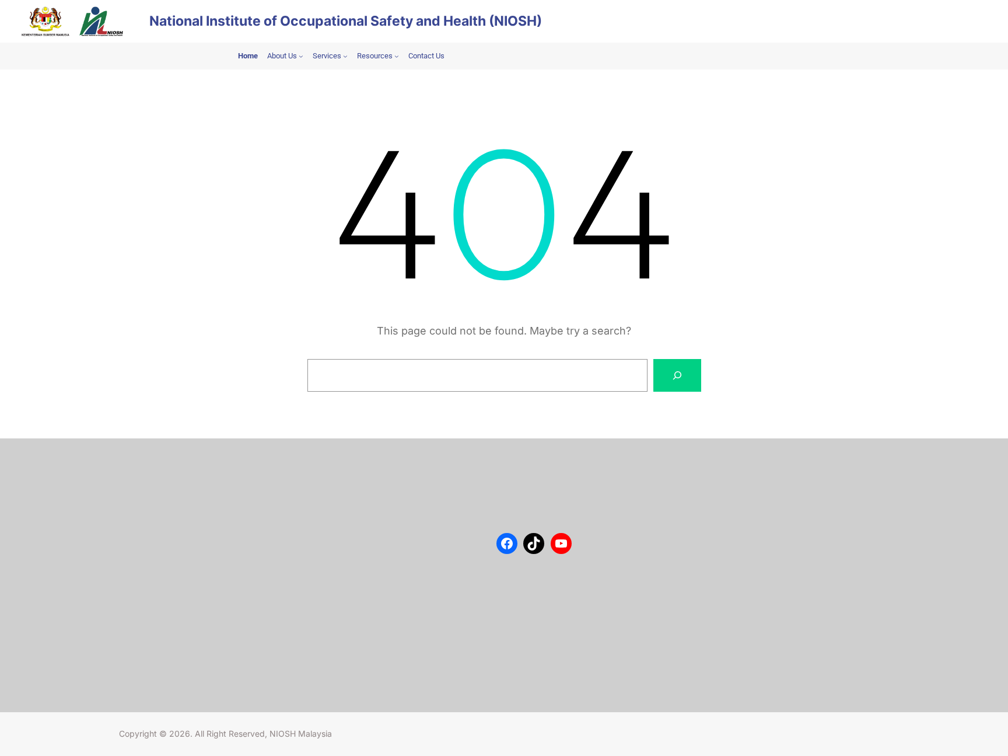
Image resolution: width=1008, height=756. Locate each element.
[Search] (677, 375)
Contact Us (151, 496)
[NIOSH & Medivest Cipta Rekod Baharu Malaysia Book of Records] (329, 621)
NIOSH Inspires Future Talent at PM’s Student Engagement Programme (391, 526)
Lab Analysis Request (169, 531)
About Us (147, 479)
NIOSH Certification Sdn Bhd (182, 549)
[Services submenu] (345, 56)
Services (146, 514)
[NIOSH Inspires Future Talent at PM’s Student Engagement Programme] (329, 511)
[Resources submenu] (396, 56)
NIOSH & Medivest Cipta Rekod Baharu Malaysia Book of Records (384, 636)
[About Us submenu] (301, 56)
